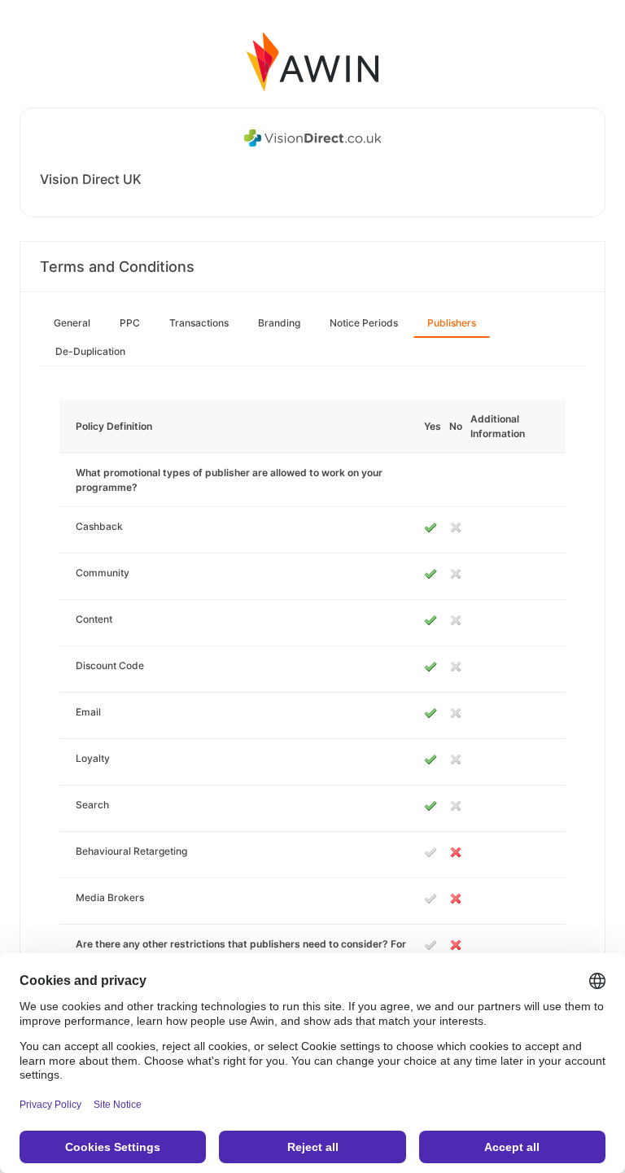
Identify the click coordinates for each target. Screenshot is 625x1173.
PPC (130, 323)
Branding (279, 323)
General (72, 323)
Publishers (451, 323)
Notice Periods (364, 323)
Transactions (199, 323)
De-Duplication (90, 351)
